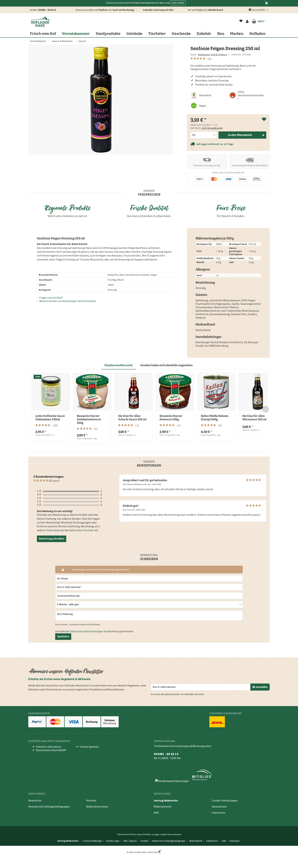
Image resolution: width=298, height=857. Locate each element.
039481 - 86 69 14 (47, 9)
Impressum (218, 812)
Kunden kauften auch (119, 365)
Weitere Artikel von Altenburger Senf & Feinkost (67, 301)
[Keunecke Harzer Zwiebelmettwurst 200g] (92, 392)
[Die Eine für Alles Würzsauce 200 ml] (257, 392)
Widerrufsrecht (163, 806)
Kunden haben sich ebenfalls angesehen (166, 365)
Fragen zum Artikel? (51, 297)
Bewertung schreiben (51, 538)
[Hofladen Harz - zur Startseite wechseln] (40, 21)
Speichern (63, 636)
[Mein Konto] (247, 21)
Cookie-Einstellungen (225, 800)
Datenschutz (219, 806)
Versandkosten (174, 834)
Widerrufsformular (97, 806)
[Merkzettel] (241, 21)
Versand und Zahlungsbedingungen (49, 806)
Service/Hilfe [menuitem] (258, 9)
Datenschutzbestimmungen (86, 631)
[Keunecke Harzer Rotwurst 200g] (175, 392)
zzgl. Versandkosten (212, 128)
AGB (156, 812)
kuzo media (166, 852)
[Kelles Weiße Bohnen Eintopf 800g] (216, 392)
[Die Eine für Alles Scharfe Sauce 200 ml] (133, 392)
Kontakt (88, 530)
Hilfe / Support (130, 840)
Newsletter (35, 800)
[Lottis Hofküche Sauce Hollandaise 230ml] (50, 392)
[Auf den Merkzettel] (264, 119)
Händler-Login (112, 840)
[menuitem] (241, 21)
